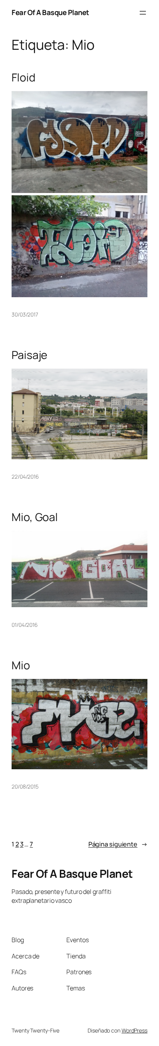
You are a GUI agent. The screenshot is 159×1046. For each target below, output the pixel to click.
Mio (21, 665)
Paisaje (29, 355)
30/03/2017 (25, 314)
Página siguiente (117, 844)
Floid (24, 77)
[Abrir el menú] (142, 12)
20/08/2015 (25, 786)
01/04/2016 (25, 624)
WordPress (134, 1030)
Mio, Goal (35, 517)
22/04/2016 (25, 476)
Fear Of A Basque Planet (50, 12)
